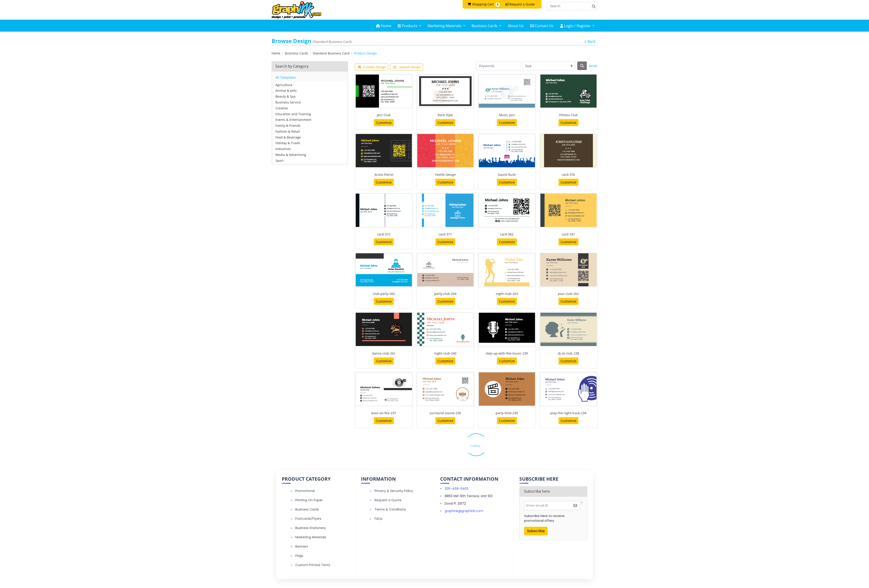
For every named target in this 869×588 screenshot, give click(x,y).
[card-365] (507, 210)
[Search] (582, 65)
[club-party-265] (384, 270)
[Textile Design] (445, 150)
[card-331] (568, 210)
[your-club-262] (568, 270)
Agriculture (283, 85)
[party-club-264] (445, 270)
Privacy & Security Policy (394, 491)
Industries (283, 149)
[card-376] (568, 150)
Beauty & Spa (285, 96)
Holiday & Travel (287, 143)
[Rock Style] (445, 91)
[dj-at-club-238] (568, 329)
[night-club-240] (445, 329)
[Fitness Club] (568, 91)
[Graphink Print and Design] (296, 10)
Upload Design (410, 67)
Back (591, 41)
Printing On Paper (309, 500)
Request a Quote (388, 500)
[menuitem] (383, 26)
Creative (281, 108)
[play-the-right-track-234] (568, 389)
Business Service (288, 102)
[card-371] (445, 210)
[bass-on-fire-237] (384, 389)
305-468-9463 (456, 488)
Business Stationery (310, 528)
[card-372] (384, 210)
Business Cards (307, 509)
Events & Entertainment (293, 120)
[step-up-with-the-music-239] (507, 329)
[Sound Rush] (507, 150)
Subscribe (536, 531)
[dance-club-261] (384, 329)
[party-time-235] (507, 389)
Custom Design (374, 67)
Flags (299, 555)
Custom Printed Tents (312, 565)
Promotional (305, 491)
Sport (279, 160)
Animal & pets (286, 90)
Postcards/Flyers (308, 518)
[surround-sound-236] (445, 389)
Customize (384, 122)
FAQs (378, 518)
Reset (593, 66)
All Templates (285, 77)
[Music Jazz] (507, 91)
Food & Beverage (288, 137)
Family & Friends (288, 125)
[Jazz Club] (384, 91)
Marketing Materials (310, 537)
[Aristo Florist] (384, 150)
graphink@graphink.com (464, 511)
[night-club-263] (507, 270)
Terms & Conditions (390, 509)
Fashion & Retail (287, 131)
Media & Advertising (290, 155)
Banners (301, 546)
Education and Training (293, 114)
